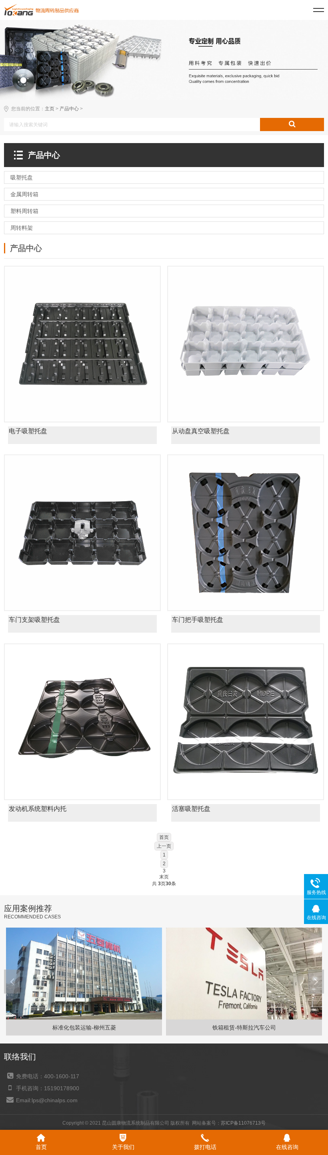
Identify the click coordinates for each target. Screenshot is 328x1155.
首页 (164, 837)
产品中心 (69, 109)
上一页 (164, 846)
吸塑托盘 (82, 442)
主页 (49, 109)
